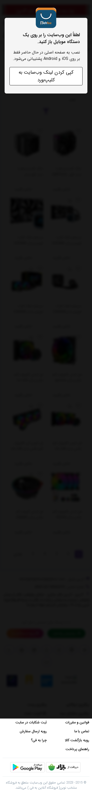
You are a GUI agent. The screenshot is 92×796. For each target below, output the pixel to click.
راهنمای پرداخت (77, 749)
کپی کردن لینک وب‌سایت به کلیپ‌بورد (46, 76)
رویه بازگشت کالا (77, 740)
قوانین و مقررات (77, 722)
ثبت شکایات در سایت (31, 722)
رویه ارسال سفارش (33, 731)
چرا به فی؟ (39, 740)
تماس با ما (81, 731)
